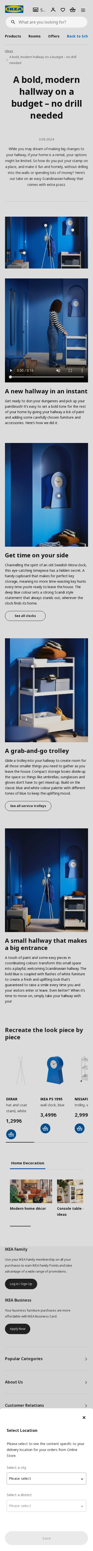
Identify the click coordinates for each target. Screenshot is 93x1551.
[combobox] (46, 1478)
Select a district (19, 1494)
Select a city (16, 1467)
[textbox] (46, 1478)
